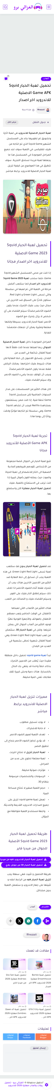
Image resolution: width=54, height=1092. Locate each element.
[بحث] (5, 7)
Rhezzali (41, 110)
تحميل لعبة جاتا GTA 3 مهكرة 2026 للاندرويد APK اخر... (40, 1013)
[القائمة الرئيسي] (48, 7)
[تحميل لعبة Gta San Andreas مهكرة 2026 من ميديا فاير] (14, 963)
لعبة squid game (36, 655)
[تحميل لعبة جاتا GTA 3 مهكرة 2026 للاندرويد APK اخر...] (39, 997)
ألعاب (46, 79)
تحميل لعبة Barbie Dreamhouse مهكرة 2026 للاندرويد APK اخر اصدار (40, 981)
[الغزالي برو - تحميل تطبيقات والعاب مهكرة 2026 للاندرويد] (27, 7)
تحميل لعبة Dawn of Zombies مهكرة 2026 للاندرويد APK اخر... (15, 1013)
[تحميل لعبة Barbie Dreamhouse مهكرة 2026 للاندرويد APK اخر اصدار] (39, 963)
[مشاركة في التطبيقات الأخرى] (10, 921)
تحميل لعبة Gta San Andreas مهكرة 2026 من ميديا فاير (15, 979)
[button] (37, 921)
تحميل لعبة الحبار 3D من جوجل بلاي (24, 865)
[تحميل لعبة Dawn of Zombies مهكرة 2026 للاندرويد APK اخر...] (14, 997)
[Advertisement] (27, 44)
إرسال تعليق (39, 1048)
